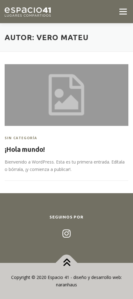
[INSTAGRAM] (66, 233)
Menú (123, 12)
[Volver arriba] (67, 263)
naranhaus (66, 285)
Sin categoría (21, 137)
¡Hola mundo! (25, 149)
